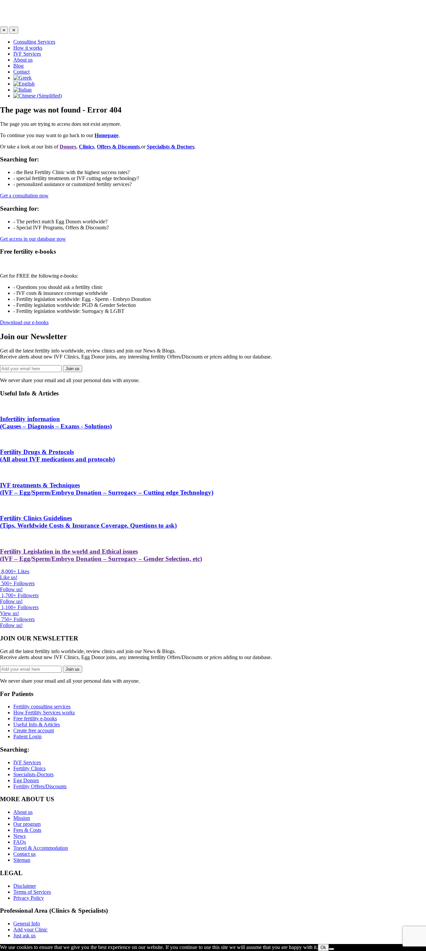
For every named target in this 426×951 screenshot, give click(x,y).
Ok (323, 947)
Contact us (24, 854)
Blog (18, 66)
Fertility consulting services (42, 706)
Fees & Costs (27, 830)
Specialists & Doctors (170, 146)
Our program (27, 824)
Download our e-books (24, 322)
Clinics (86, 146)
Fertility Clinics (29, 768)
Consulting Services (34, 42)
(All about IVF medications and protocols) (57, 455)
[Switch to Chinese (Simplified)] (37, 96)
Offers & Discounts (118, 146)
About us (23, 60)
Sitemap (21, 860)
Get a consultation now (24, 195)
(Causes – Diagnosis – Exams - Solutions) (56, 422)
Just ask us (24, 935)
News (19, 836)
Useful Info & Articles (36, 724)
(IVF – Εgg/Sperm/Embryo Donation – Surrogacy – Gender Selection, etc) (101, 555)
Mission (21, 818)
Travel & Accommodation (40, 848)
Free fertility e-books (35, 718)
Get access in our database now (33, 239)
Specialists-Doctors (33, 774)
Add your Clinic (30, 929)
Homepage (106, 135)
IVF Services (27, 54)
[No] (331, 949)
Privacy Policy (28, 898)
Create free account (33, 730)
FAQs (19, 842)
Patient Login (27, 736)
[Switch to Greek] (22, 78)
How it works (27, 48)
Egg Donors (26, 780)
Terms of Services (32, 892)
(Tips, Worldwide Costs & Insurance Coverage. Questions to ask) (88, 522)
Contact (21, 72)
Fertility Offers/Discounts (40, 786)
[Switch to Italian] (22, 90)
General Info (26, 923)
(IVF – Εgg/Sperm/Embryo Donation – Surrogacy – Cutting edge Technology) (106, 489)
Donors (68, 146)
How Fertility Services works (44, 712)
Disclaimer (24, 886)
